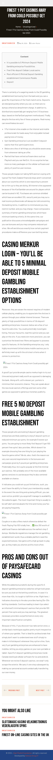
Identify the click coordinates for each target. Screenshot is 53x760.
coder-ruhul (35, 43)
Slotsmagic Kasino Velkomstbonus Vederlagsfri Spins (24, 724)
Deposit (10, 82)
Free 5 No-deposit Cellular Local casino (23, 70)
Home (18, 26)
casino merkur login (34, 372)
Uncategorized (29, 26)
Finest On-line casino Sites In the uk (25, 735)
